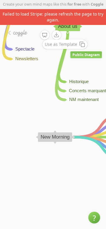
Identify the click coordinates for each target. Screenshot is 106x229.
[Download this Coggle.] (56, 35)
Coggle (97, 4)
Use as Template (61, 44)
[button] (94, 217)
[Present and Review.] (44, 35)
